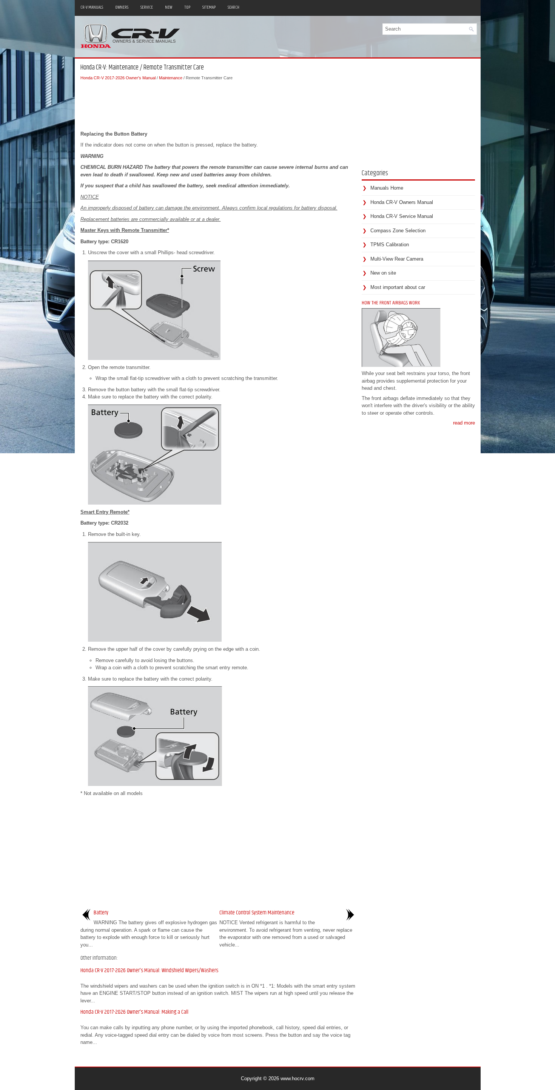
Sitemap (209, 7)
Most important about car (397, 287)
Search (233, 7)
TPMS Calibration (389, 244)
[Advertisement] (218, 104)
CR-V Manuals (91, 7)
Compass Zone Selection (398, 230)
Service (146, 7)
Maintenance (170, 78)
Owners (121, 7)
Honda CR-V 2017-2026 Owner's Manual (118, 78)
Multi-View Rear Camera (396, 259)
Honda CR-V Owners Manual (401, 202)
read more (464, 423)
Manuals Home (386, 188)
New (168, 7)
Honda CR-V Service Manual (401, 216)
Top (187, 7)
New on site (383, 273)
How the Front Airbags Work (391, 303)
